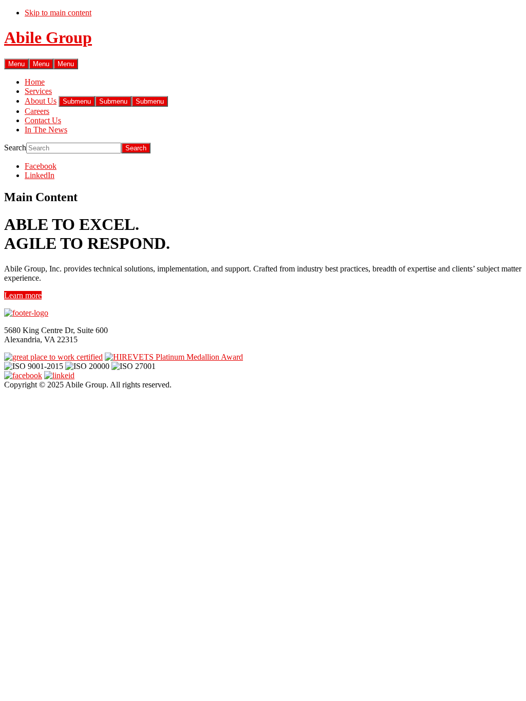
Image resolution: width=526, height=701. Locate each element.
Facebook (41, 166)
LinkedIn (39, 175)
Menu (16, 64)
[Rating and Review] (53, 357)
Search (15, 147)
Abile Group (48, 37)
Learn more (23, 295)
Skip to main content (58, 12)
